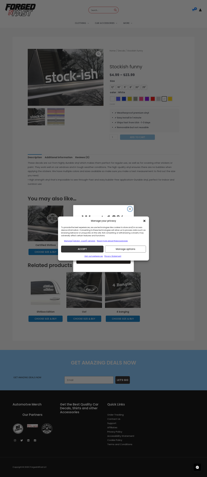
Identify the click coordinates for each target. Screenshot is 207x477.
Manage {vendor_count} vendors (79, 241)
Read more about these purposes (112, 241)
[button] (144, 220)
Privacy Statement (112, 256)
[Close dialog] (130, 209)
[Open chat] (197, 467)
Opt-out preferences (93, 256)
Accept (82, 249)
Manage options (125, 249)
